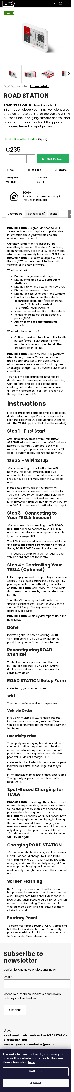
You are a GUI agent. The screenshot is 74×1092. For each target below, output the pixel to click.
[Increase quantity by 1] (30, 159)
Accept (35, 1083)
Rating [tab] (53, 214)
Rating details (39, 86)
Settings (35, 1071)
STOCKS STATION (15, 1040)
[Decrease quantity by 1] (13, 159)
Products (42, 177)
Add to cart (55, 159)
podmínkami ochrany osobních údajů (32, 996)
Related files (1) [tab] (35, 214)
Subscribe (14, 1010)
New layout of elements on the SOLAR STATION (35, 1035)
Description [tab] (15, 214)
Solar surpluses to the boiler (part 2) (29, 1044)
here (31, 1062)
